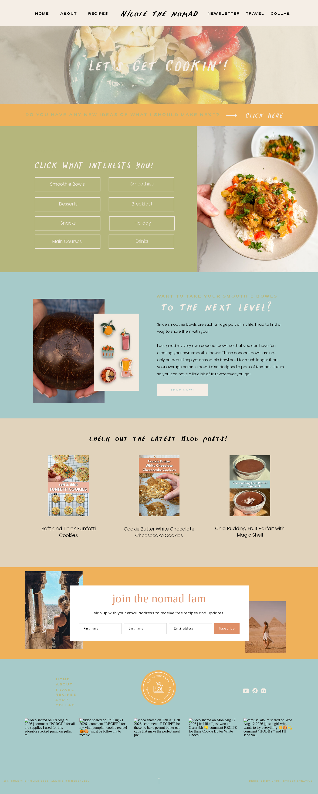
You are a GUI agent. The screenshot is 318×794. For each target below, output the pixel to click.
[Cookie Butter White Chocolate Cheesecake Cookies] (159, 485)
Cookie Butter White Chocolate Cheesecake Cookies (159, 532)
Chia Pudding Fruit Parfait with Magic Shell (250, 531)
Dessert (68, 523)
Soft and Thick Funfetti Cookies (68, 532)
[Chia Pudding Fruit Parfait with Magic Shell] (250, 485)
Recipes (250, 523)
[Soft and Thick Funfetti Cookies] (68, 485)
